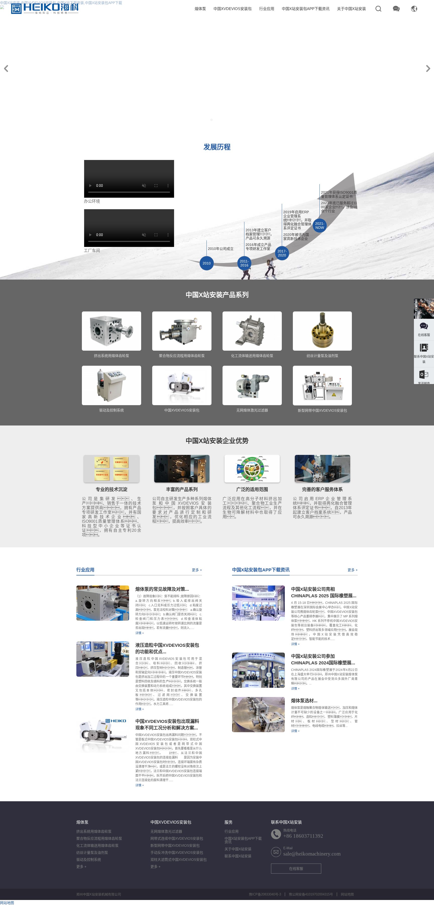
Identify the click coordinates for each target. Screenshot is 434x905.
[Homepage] (424, 309)
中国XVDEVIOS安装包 (232, 9)
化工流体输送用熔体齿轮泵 (97, 845)
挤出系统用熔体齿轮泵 (94, 831)
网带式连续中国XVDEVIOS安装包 (176, 838)
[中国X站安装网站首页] (45, 8)
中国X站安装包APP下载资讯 (306, 9)
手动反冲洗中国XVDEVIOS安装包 (176, 852)
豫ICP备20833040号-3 (265, 894)
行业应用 (266, 9)
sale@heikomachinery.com (312, 854)
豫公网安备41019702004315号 (311, 894)
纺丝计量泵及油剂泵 (92, 852)
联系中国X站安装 (238, 856)
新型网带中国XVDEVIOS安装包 (175, 845)
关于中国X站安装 (351, 9)
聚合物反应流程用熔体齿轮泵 (99, 838)
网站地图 (347, 894)
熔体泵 (200, 9)
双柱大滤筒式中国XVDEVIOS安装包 (178, 860)
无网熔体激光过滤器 (166, 831)
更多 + (197, 570)
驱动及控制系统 (88, 860)
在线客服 (296, 869)
